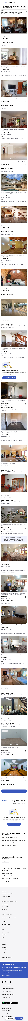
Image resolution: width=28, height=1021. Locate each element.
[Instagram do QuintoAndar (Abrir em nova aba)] (5, 982)
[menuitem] (4, 800)
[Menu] (2, 2)
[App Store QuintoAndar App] (14, 1003)
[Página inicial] (10, 2)
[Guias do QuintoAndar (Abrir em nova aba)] (8, 982)
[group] (14, 32)
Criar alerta (20, 1018)
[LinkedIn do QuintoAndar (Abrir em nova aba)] (10, 982)
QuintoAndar (4, 800)
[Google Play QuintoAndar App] (6, 1003)
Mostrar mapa (10, 1018)
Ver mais (14, 791)
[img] (14, 25)
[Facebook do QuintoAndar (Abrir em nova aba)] (3, 982)
